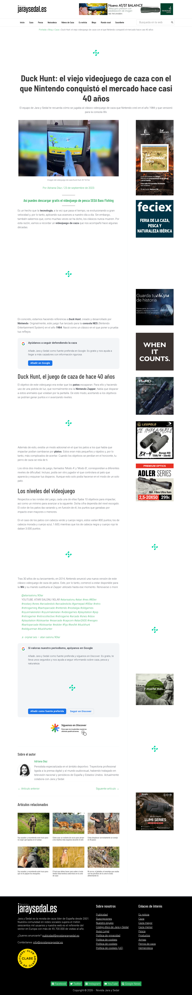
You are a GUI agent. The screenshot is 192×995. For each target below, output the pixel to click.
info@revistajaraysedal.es (48, 952)
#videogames (54, 618)
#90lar (43, 610)
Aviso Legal (102, 941)
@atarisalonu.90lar (36, 598)
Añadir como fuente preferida (47, 721)
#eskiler (87, 631)
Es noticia (143, 924)
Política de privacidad (108, 945)
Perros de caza (147, 954)
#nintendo (31, 614)
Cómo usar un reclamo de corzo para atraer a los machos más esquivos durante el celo (68, 848)
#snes (48, 606)
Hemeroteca (145, 958)
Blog (50, 29)
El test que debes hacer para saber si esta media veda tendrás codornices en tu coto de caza (68, 883)
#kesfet (35, 635)
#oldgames (58, 614)
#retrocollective (50, 623)
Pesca (142, 941)
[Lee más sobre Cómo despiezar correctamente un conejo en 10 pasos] (103, 833)
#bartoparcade (81, 610)
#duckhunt (47, 635)
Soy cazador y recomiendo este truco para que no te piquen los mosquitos (33, 882)
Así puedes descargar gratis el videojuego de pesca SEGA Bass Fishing (69, 200)
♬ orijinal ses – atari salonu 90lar (45, 644)
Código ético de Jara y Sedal (112, 937)
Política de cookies (106, 954)
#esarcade (69, 627)
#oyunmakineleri (76, 614)
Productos (144, 945)
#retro (51, 610)
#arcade (80, 623)
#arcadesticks (77, 606)
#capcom (82, 627)
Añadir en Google (40, 362)
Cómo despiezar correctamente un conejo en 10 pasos (103, 848)
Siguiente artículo (107, 798)
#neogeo (44, 631)
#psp (82, 618)
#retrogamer (32, 623)
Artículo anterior (29, 798)
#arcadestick (61, 606)
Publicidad (102, 924)
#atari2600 (31, 631)
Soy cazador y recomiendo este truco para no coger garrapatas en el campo (33, 848)
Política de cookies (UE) (109, 958)
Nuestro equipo (105, 933)
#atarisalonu (74, 602)
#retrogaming (63, 610)
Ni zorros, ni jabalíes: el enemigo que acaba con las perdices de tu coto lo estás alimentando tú (103, 883)
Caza (56, 29)
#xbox (29, 627)
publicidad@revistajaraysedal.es (60, 945)
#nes (93, 602)
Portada (42, 29)
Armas (142, 949)
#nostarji (39, 606)
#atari (85, 602)
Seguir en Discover (80, 721)
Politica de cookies (106, 949)
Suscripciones (104, 929)
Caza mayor (145, 933)
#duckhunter (79, 635)
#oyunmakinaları (35, 618)
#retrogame (67, 623)
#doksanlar (55, 627)
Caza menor (145, 937)
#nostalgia (44, 614)
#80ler (29, 606)
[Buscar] (172, 22)
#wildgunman (63, 635)
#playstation (70, 618)
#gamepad (31, 610)
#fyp (28, 635)
